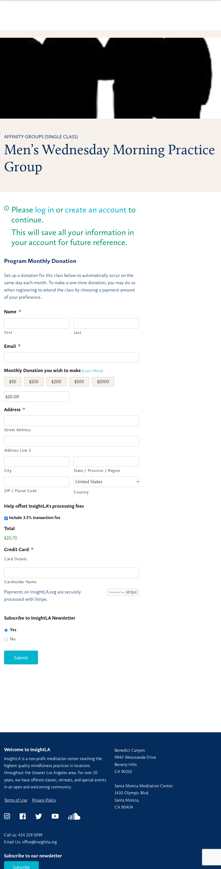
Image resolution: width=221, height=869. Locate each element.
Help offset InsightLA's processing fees (44, 506)
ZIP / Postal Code (20, 490)
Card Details (15, 559)
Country (81, 492)
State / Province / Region (97, 470)
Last (77, 332)
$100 (34, 381)
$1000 (103, 381)
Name (12, 312)
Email (12, 346)
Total (9, 528)
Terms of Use (15, 800)
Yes (13, 629)
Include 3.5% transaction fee (34, 517)
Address (14, 410)
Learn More (92, 370)
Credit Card (18, 549)
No (12, 638)
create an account (95, 210)
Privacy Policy (44, 800)
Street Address (17, 429)
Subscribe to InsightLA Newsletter (39, 618)
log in (44, 210)
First (8, 332)
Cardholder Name (20, 581)
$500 (79, 381)
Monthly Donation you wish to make (42, 370)
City (8, 470)
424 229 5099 (30, 834)
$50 (12, 381)
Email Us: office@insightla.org (30, 841)
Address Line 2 (17, 450)
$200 (56, 381)
